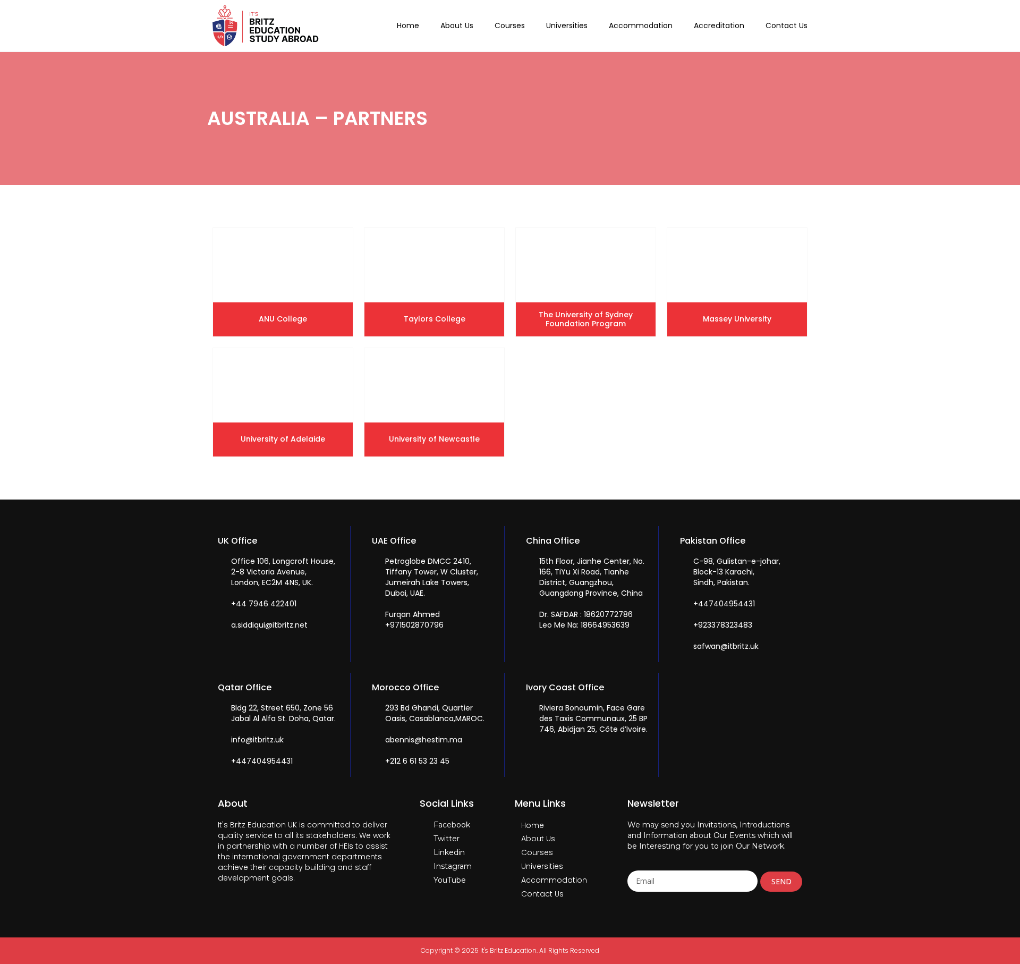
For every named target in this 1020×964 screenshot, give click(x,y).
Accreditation (719, 25)
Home (408, 25)
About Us (456, 25)
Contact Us (787, 25)
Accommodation (641, 25)
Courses (510, 25)
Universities (567, 25)
